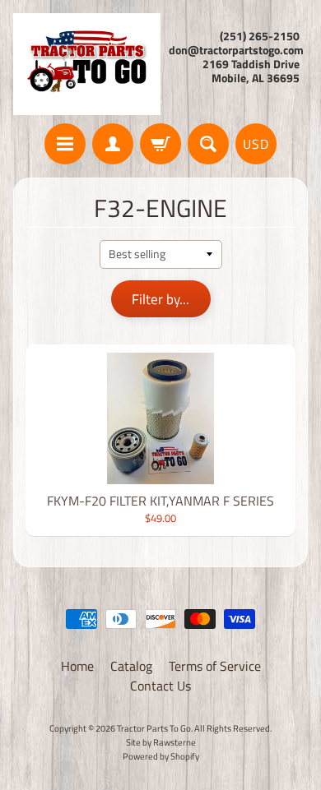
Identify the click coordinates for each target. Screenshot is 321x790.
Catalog (131, 666)
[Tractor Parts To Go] (86, 64)
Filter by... (160, 299)
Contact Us (160, 685)
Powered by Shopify (161, 756)
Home (77, 666)
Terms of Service (215, 666)
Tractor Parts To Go (154, 728)
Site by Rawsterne (161, 742)
